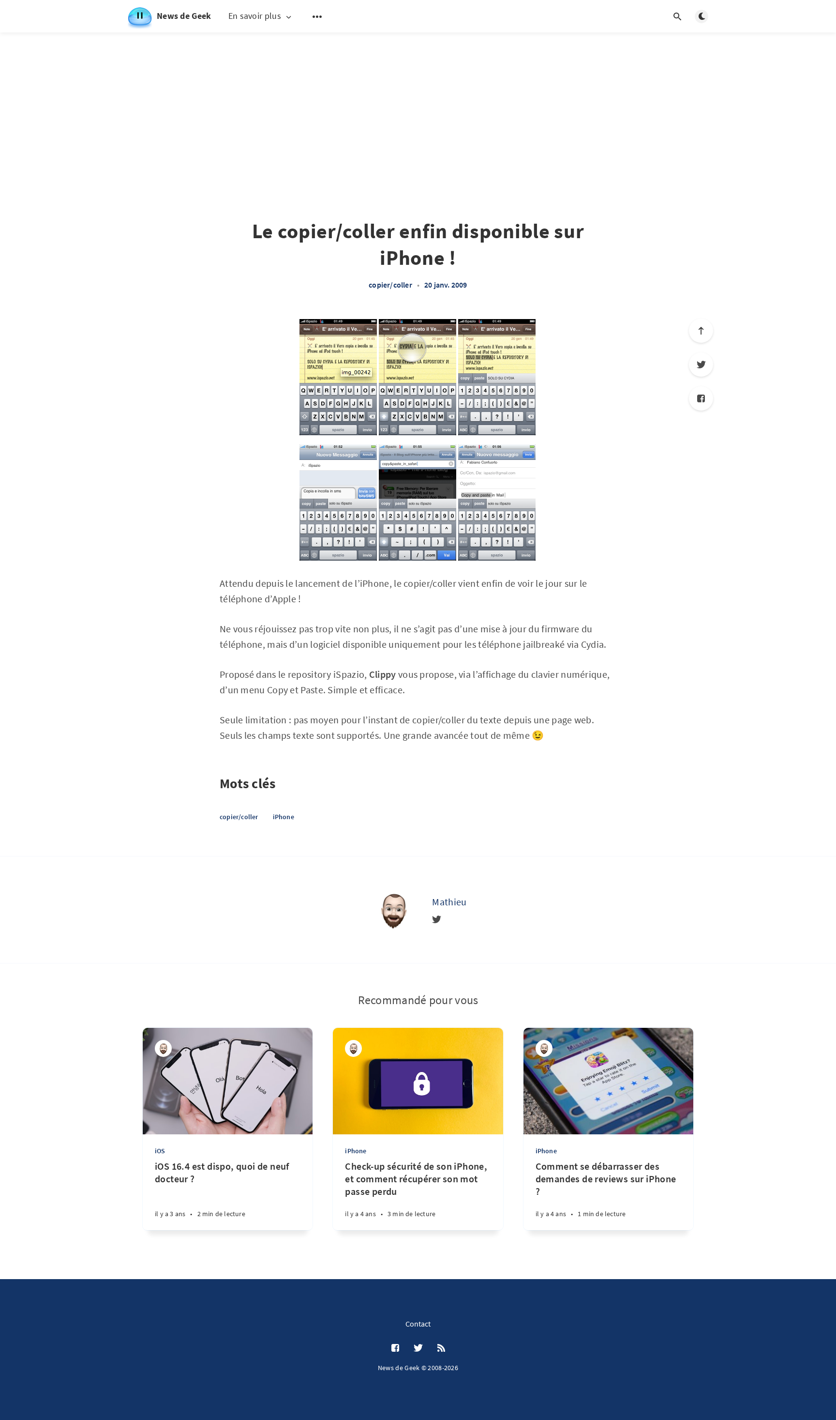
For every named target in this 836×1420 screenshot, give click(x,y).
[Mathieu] (393, 910)
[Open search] (677, 16)
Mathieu (449, 902)
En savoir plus (254, 16)
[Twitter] (701, 364)
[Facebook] (701, 398)
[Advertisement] (418, 101)
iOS (160, 1150)
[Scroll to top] (701, 331)
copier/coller (390, 284)
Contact (418, 1323)
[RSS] (441, 1348)
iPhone (283, 816)
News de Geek (184, 15)
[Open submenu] (317, 16)
